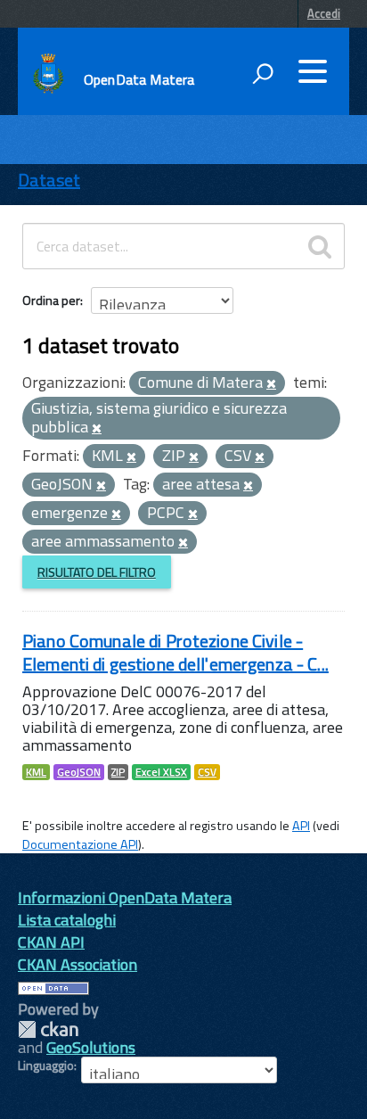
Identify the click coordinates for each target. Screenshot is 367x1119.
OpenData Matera (139, 79)
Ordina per (51, 300)
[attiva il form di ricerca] (263, 73)
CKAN (48, 1029)
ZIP (118, 772)
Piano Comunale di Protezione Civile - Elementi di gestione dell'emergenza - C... (175, 652)
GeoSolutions (90, 1047)
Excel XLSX (161, 772)
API (301, 825)
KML (36, 772)
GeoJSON (79, 772)
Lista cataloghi (67, 920)
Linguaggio (46, 1065)
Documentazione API (80, 844)
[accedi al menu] (312, 71)
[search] (319, 246)
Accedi (323, 13)
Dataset (49, 179)
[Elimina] (271, 384)
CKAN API (51, 942)
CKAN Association (77, 964)
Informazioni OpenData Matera (125, 897)
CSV (207, 772)
